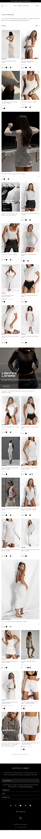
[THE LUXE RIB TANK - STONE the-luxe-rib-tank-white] (28, 107)
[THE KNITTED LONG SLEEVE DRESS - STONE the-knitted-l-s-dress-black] (4, 179)
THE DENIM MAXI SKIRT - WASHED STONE (8, 296)
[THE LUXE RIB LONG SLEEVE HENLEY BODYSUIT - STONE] (30, 492)
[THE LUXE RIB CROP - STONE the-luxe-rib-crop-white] (8, 259)
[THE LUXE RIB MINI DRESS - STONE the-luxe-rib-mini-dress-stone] (21, 667)
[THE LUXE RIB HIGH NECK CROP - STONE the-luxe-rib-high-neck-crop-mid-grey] (24, 433)
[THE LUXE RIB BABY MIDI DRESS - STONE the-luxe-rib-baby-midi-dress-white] (28, 342)
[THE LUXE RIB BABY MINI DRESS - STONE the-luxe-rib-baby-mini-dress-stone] (2, 342)
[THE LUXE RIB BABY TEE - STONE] (11, 410)
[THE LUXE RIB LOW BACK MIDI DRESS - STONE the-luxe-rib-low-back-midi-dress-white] (8, 626)
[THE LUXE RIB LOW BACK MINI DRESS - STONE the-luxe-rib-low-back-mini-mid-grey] (4, 667)
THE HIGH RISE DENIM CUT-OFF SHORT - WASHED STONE (29, 703)
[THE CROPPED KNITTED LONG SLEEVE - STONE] (11, 85)
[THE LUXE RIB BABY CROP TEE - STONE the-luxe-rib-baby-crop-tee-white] (28, 301)
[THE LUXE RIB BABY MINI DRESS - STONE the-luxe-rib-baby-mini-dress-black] (6, 342)
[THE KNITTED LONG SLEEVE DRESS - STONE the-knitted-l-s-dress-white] (6, 179)
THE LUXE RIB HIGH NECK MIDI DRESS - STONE (10, 468)
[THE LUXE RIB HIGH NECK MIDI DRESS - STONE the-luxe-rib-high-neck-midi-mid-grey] (4, 474)
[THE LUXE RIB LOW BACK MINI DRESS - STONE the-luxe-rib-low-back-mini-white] (8, 667)
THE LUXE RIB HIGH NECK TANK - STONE (10, 509)
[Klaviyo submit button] (37, 780)
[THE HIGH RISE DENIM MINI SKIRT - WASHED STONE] (30, 726)
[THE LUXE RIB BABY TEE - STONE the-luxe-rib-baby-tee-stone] (2, 432)
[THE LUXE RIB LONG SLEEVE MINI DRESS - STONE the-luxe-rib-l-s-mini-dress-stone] (2, 556)
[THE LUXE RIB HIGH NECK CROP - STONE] (30, 410)
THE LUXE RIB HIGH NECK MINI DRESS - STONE (29, 468)
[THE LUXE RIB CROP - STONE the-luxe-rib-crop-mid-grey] (4, 259)
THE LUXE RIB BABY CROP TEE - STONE (29, 296)
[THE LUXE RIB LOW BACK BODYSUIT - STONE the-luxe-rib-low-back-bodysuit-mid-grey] (24, 67)
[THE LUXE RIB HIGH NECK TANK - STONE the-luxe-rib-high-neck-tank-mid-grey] (4, 515)
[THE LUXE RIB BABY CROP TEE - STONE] (30, 278)
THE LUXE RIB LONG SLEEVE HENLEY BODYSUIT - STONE (28, 509)
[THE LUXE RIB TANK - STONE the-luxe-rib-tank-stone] (21, 107)
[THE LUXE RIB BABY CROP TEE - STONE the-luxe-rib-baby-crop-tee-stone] (21, 301)
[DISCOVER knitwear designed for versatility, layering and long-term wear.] (11, 729)
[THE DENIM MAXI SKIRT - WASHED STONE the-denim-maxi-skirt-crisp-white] (6, 301)
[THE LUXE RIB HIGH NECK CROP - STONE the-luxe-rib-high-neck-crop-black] (26, 433)
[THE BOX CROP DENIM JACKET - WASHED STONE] (11, 685)
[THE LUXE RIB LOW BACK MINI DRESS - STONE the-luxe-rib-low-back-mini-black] (6, 667)
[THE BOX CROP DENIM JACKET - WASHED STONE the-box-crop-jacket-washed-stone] (2, 708)
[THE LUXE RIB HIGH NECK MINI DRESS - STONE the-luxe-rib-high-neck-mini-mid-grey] (24, 474)
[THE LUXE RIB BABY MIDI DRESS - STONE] (30, 319)
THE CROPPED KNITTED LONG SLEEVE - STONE (9, 102)
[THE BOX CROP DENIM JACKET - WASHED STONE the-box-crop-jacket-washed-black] (4, 708)
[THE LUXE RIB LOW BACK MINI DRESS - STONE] (11, 644)
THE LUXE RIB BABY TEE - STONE (10, 427)
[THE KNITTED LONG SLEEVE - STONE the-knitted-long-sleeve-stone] (21, 260)
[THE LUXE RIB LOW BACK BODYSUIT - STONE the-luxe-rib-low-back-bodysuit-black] (26, 67)
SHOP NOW (6, 386)
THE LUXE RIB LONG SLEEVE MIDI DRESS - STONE (30, 550)
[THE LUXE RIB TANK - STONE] (30, 85)
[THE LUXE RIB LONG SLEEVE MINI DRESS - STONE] (11, 533)
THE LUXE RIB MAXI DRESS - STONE (9, 61)
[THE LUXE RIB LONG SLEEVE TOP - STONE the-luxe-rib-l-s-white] (28, 220)
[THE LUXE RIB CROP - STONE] (11, 237)
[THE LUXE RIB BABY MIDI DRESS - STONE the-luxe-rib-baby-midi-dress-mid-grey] (24, 342)
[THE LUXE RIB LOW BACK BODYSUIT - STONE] (30, 44)
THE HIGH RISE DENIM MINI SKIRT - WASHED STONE (30, 743)
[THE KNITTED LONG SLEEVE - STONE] (30, 237)
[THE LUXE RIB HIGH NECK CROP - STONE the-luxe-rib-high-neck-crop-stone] (21, 433)
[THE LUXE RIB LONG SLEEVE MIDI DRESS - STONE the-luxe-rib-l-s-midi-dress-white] (28, 556)
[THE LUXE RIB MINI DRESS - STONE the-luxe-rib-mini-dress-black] (28, 667)
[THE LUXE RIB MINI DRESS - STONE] (30, 644)
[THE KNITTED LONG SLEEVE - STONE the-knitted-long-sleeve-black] (24, 261)
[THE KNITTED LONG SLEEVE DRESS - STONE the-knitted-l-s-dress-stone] (2, 179)
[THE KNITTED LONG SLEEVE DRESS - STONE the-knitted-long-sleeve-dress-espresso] (8, 179)
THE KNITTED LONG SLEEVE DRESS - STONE (13, 173)
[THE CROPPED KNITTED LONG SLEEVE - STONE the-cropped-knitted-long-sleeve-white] (6, 108)
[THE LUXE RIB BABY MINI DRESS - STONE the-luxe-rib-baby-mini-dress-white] (8, 342)
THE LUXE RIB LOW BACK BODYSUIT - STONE (28, 61)
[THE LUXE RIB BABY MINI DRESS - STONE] (11, 319)
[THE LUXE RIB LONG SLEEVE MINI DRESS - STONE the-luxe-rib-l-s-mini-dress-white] (8, 556)
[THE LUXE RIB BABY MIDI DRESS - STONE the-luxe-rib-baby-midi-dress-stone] (21, 342)
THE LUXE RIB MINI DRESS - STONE (28, 662)
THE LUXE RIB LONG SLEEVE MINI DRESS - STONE (11, 550)
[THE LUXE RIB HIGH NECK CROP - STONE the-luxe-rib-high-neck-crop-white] (28, 433)
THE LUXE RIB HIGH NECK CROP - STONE (30, 427)
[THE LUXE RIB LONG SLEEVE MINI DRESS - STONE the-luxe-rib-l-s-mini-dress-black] (6, 556)
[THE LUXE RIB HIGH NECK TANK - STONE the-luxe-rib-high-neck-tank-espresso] (10, 515)
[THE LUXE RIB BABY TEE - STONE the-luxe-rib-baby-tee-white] (8, 432)
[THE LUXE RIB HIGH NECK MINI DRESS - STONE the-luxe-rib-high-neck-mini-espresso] (30, 474)
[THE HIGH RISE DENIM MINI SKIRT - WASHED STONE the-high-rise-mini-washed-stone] (21, 749)
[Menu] (2, 5)
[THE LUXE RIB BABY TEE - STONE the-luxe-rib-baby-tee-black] (6, 432)
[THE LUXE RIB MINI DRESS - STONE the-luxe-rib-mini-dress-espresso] (30, 667)
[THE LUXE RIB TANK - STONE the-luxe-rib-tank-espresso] (30, 107)
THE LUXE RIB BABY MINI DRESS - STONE (11, 337)
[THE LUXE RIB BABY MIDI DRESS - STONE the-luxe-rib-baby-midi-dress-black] (26, 342)
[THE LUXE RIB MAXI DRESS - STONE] (11, 44)
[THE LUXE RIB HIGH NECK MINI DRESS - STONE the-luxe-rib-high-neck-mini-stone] (21, 474)
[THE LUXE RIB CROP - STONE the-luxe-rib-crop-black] (6, 259)
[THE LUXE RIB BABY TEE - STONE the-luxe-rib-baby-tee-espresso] (10, 432)
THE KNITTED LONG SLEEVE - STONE (29, 255)
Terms (21, 787)
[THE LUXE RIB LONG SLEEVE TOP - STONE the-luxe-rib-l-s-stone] (21, 220)
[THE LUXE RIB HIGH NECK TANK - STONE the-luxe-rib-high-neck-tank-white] (8, 515)
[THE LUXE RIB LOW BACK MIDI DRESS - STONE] (20, 589)
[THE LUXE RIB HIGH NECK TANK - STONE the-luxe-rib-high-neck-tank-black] (6, 515)
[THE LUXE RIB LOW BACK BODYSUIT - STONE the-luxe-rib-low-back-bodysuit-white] (28, 67)
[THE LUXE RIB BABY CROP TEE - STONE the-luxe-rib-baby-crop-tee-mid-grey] (24, 301)
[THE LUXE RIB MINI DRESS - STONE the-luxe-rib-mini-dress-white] (24, 667)
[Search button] (6, 5)
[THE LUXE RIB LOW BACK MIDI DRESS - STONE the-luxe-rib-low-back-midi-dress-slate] (10, 626)
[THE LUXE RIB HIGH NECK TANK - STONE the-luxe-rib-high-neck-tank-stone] (2, 515)
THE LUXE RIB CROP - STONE (9, 254)
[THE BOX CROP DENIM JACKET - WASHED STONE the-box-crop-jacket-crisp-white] (6, 708)
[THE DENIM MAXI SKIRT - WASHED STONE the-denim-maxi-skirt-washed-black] (4, 301)
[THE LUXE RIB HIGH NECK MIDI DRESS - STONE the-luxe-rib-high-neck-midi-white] (8, 474)
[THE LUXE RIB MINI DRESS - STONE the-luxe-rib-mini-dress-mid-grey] (26, 667)
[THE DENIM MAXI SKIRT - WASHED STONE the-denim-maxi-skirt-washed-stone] (2, 301)
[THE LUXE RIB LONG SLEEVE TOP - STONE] (30, 197)
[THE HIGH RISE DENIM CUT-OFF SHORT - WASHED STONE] (30, 685)
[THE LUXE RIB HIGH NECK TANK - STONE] (11, 492)
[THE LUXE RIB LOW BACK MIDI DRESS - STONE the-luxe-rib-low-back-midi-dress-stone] (2, 626)
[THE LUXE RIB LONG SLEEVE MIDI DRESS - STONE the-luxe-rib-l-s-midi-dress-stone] (21, 556)
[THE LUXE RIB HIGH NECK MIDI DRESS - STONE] (11, 451)
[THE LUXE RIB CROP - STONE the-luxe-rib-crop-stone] (2, 259)
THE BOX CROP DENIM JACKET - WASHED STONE (10, 703)
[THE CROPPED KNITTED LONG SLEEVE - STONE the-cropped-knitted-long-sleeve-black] (4, 108)
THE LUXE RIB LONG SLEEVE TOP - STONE (30, 214)
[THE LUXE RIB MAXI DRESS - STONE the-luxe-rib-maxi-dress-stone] (2, 67)
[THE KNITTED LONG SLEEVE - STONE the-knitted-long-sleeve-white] (26, 261)
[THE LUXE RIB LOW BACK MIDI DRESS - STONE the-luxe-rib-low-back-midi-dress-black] (6, 626)
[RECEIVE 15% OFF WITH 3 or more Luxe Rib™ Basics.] (11, 199)
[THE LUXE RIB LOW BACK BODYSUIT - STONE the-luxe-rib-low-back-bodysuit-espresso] (30, 67)
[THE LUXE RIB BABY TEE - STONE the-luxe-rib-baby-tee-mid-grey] (4, 432)
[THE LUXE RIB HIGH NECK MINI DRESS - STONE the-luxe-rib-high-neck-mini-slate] (32, 474)
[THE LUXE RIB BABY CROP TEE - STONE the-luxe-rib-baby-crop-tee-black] (26, 301)
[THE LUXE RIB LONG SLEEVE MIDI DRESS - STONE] (30, 533)
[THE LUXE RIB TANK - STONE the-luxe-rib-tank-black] (26, 107)
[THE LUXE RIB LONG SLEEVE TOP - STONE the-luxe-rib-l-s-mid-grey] (24, 220)
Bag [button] (37, 5)
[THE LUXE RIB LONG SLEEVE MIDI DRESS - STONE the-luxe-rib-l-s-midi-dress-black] (26, 556)
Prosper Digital (22, 827)
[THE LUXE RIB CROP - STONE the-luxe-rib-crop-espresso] (10, 259)
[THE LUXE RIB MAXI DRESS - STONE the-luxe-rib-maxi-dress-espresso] (10, 67)
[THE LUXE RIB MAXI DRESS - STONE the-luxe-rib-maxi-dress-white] (8, 67)
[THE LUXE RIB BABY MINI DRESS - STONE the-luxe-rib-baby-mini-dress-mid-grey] (4, 342)
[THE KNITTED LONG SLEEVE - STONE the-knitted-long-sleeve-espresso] (28, 261)
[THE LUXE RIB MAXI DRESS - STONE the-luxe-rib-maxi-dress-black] (6, 67)
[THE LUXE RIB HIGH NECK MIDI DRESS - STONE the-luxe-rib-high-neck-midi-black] (6, 474)
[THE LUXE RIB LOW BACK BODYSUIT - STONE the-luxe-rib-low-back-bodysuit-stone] (21, 67)
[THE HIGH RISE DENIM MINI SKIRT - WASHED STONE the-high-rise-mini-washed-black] (24, 749)
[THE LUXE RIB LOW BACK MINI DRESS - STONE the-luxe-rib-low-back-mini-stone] (2, 667)
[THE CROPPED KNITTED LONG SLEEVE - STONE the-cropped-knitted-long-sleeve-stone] (2, 108)
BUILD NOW (6, 208)
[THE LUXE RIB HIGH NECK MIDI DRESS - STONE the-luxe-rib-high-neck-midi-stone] (2, 474)
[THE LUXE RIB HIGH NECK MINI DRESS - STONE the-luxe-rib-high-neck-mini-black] (26, 474)
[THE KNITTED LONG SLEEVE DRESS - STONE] (20, 142)
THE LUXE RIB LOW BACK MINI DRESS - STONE (10, 662)
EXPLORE (5, 738)
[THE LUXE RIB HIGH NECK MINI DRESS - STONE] (30, 451)
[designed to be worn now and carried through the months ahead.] (20, 370)
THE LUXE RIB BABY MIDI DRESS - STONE (30, 337)
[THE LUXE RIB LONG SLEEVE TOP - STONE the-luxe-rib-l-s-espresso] (30, 220)
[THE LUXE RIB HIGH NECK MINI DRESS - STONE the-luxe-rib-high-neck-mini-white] (28, 474)
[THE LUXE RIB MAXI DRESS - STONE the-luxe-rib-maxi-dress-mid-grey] (4, 67)
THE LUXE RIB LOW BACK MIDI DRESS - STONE (14, 621)
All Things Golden (22, 824)
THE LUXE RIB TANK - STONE (28, 102)
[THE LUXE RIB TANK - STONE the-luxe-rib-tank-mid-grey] (24, 107)
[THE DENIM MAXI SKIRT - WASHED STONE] (11, 278)
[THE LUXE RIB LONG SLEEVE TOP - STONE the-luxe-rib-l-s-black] (26, 220)
